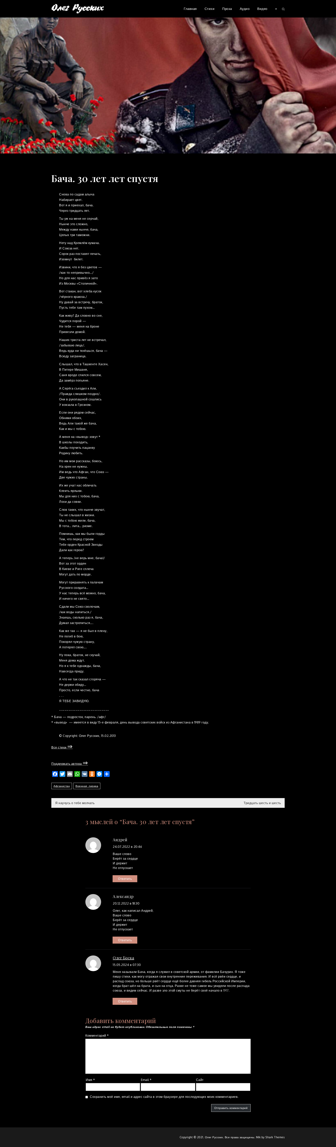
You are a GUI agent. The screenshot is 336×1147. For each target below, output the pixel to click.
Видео (262, 9)
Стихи (210, 9)
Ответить (125, 879)
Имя (90, 1080)
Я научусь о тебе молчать (74, 803)
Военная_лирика (86, 786)
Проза (227, 9)
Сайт (200, 1080)
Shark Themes (275, 1137)
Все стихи (62, 747)
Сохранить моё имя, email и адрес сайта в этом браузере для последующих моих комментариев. (164, 1097)
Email (146, 1080)
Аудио (245, 9)
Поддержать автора (69, 764)
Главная (190, 9)
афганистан (61, 786)
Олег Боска (123, 957)
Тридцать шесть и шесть (262, 803)
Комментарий (97, 1035)
